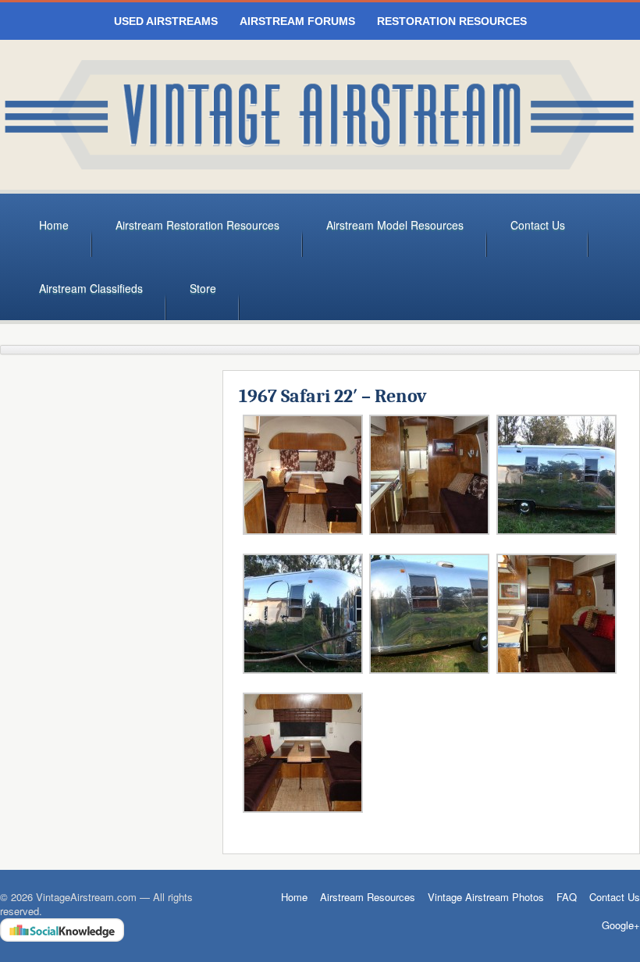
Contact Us (537, 225)
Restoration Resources (452, 21)
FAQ (566, 896)
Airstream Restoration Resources (197, 225)
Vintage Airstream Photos (486, 896)
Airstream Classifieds (91, 288)
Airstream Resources (367, 896)
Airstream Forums (297, 21)
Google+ (621, 925)
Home (54, 225)
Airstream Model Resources (395, 225)
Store (203, 288)
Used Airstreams (166, 21)
